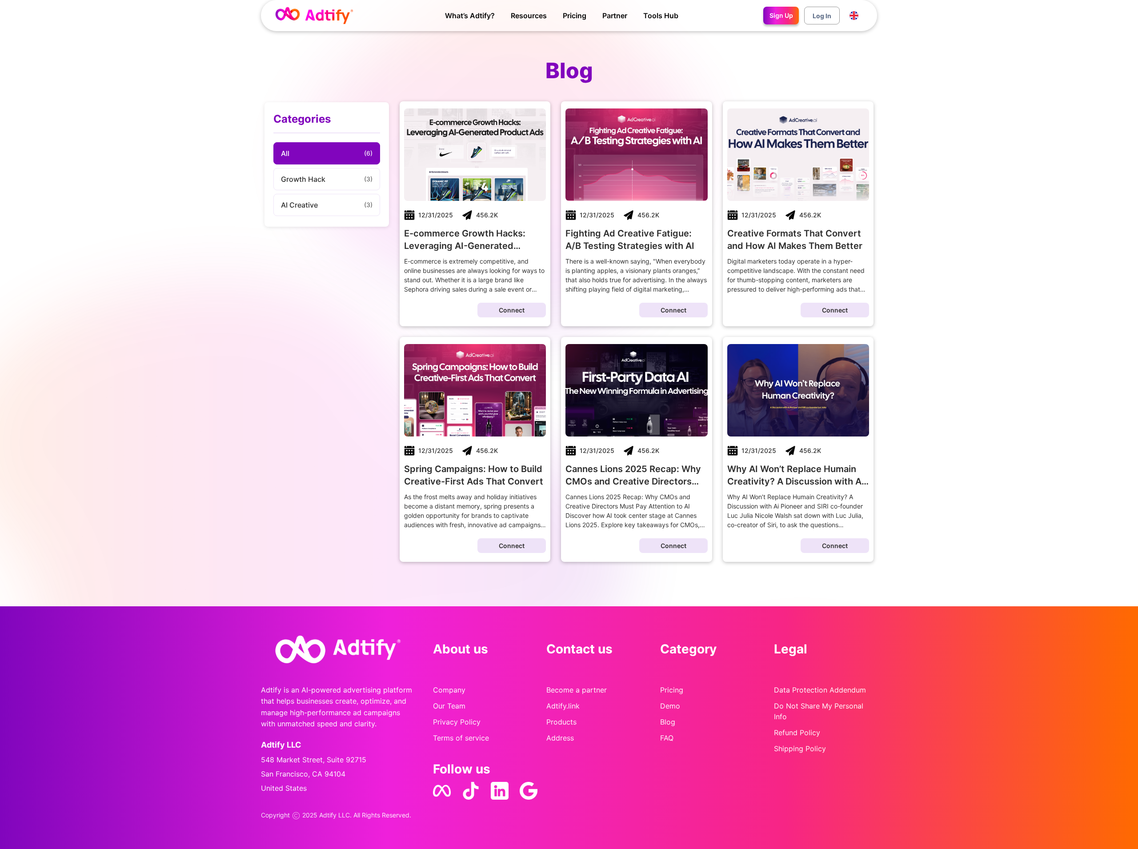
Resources (529, 15)
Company (449, 689)
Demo (670, 705)
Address (560, 737)
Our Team (449, 705)
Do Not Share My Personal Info (818, 711)
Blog (667, 721)
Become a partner (576, 689)
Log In (822, 16)
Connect (512, 310)
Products (561, 721)
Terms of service (461, 737)
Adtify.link (563, 705)
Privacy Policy (457, 721)
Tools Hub (660, 15)
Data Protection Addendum (820, 689)
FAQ (666, 737)
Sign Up (781, 15)
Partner (614, 15)
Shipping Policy (800, 748)
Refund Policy (797, 732)
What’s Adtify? (470, 15)
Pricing (574, 15)
